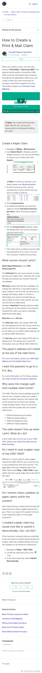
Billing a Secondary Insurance (14, 623)
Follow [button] (21, 59)
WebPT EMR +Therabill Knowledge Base (25, 12)
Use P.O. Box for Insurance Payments (21, 379)
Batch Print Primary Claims (13, 627)
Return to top (7, 600)
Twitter (6, 573)
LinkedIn (10, 573)
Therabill (5, 12)
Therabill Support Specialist (20, 52)
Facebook (3, 573)
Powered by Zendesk (32, 671)
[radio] (15, 587)
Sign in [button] (35, 4)
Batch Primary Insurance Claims (15, 614)
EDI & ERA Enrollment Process (14, 632)
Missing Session (29, 184)
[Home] (4, 5)
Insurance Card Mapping (12, 618)
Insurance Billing (10, 14)
